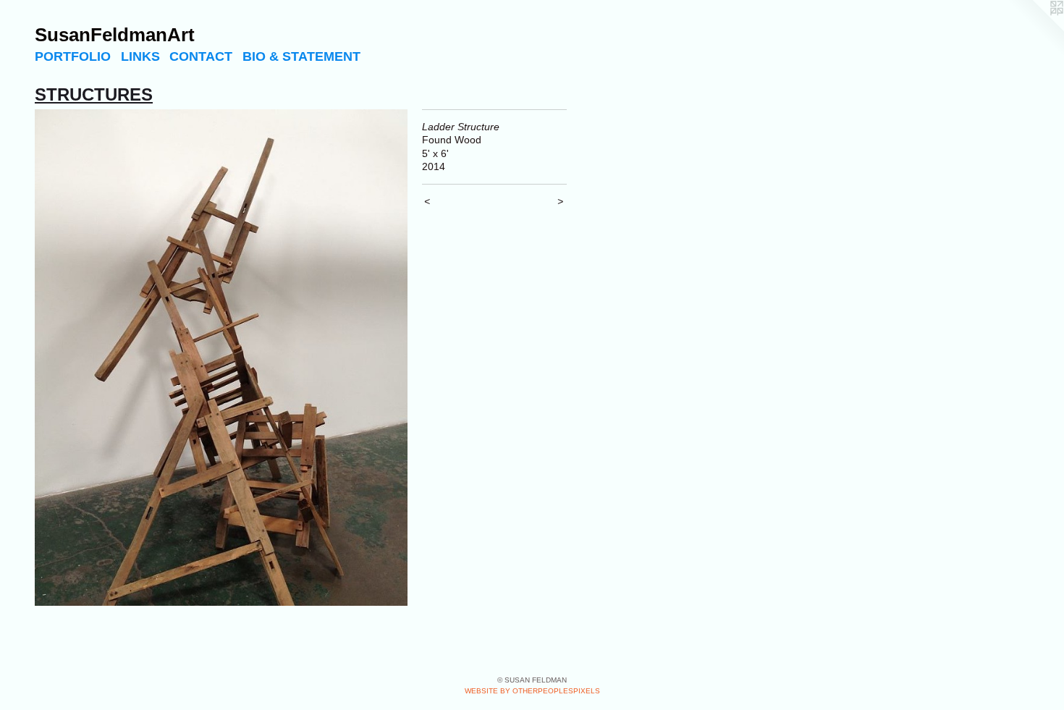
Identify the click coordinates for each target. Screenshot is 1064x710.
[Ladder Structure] (221, 358)
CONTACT (200, 56)
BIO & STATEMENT (301, 56)
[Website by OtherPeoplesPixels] (1035, 29)
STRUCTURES (94, 94)
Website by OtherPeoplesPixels (532, 691)
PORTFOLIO (73, 56)
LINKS (140, 56)
